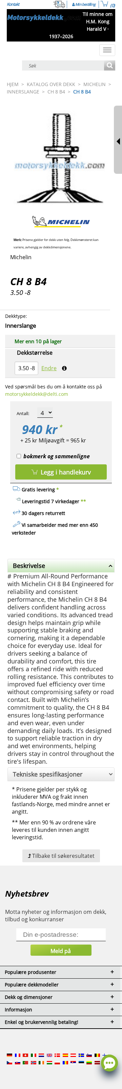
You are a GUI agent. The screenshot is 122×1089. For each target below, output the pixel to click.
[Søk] (109, 66)
